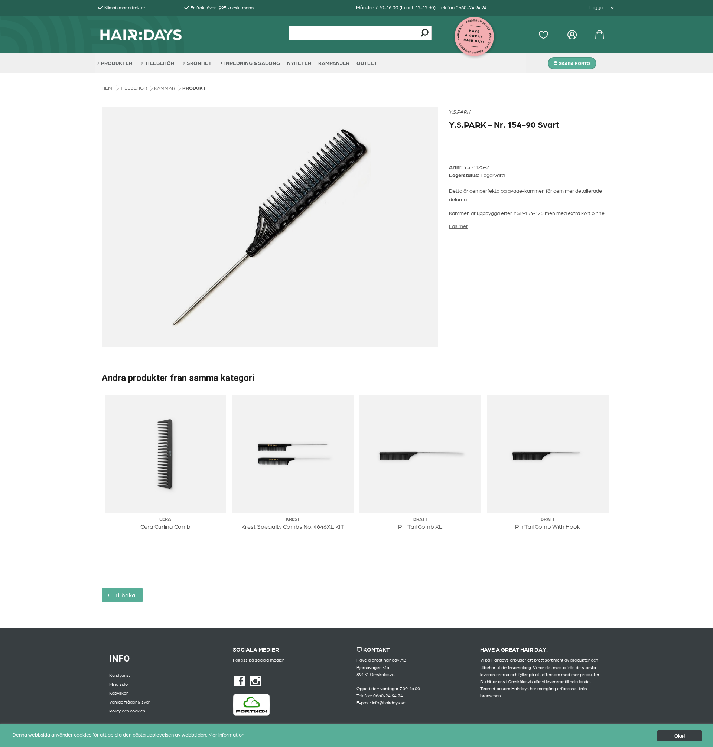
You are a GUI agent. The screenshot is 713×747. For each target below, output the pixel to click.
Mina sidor (119, 683)
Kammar (165, 88)
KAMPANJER (333, 63)
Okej (679, 735)
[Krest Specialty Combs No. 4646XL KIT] (292, 454)
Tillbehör (134, 88)
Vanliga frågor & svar (129, 701)
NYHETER (299, 63)
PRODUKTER (116, 63)
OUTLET (366, 63)
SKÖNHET (199, 63)
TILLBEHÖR (159, 63)
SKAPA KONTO (574, 63)
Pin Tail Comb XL (420, 526)
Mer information (226, 734)
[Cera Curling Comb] (165, 454)
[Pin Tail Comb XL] (420, 454)
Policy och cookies (127, 710)
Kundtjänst (119, 675)
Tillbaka (123, 594)
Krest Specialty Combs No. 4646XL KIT (292, 526)
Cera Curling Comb (165, 526)
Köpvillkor (118, 692)
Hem (107, 88)
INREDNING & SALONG (252, 63)
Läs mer (458, 226)
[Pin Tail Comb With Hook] (547, 454)
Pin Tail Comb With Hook (547, 526)
